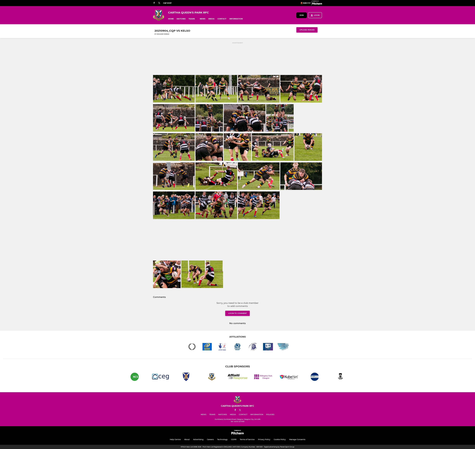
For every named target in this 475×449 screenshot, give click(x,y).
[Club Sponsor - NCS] (134, 377)
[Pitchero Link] (317, 4)
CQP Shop (167, 3)
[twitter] (159, 3)
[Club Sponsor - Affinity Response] (237, 377)
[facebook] (154, 3)
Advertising (198, 439)
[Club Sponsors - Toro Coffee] (340, 377)
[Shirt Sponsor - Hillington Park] (263, 377)
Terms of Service (247, 439)
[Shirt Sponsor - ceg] (160, 377)
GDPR (233, 439)
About (187, 439)
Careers (210, 439)
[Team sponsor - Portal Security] (315, 377)
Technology (222, 439)
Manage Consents (297, 439)
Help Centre (175, 439)
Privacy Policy (264, 439)
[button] (171, 18)
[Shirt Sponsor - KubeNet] (289, 377)
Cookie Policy (280, 439)
